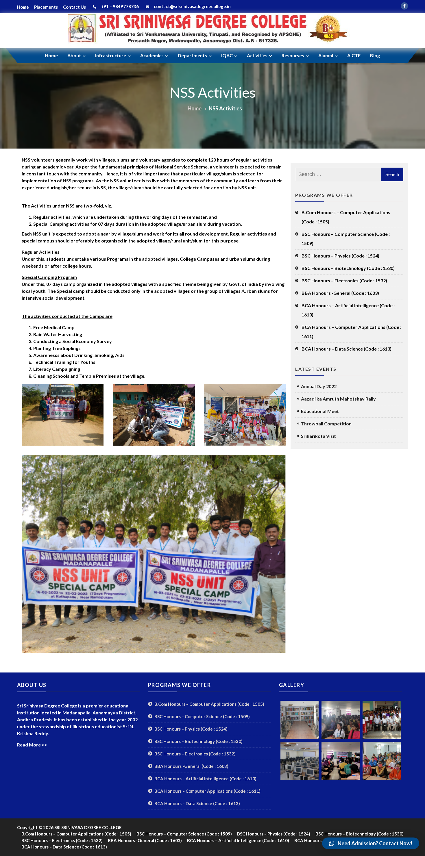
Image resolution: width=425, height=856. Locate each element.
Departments (192, 55)
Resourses (293, 55)
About (74, 55)
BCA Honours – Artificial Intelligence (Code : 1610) (348, 310)
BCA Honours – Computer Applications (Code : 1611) (351, 331)
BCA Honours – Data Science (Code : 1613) (346, 348)
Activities (257, 55)
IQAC (227, 55)
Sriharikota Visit (318, 436)
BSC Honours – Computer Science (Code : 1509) (346, 238)
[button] (370, 843)
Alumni (325, 55)
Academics (152, 55)
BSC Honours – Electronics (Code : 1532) (344, 280)
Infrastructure (110, 55)
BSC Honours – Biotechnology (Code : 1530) (348, 268)
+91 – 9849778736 (118, 6)
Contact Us (74, 7)
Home (23, 7)
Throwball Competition (326, 423)
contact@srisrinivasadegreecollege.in (192, 6)
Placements (46, 7)
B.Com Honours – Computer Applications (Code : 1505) (346, 217)
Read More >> (32, 744)
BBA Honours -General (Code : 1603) (340, 293)
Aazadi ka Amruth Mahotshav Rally (338, 398)
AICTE (354, 55)
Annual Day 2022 (319, 386)
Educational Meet (320, 411)
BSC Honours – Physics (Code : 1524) (340, 255)
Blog (375, 55)
